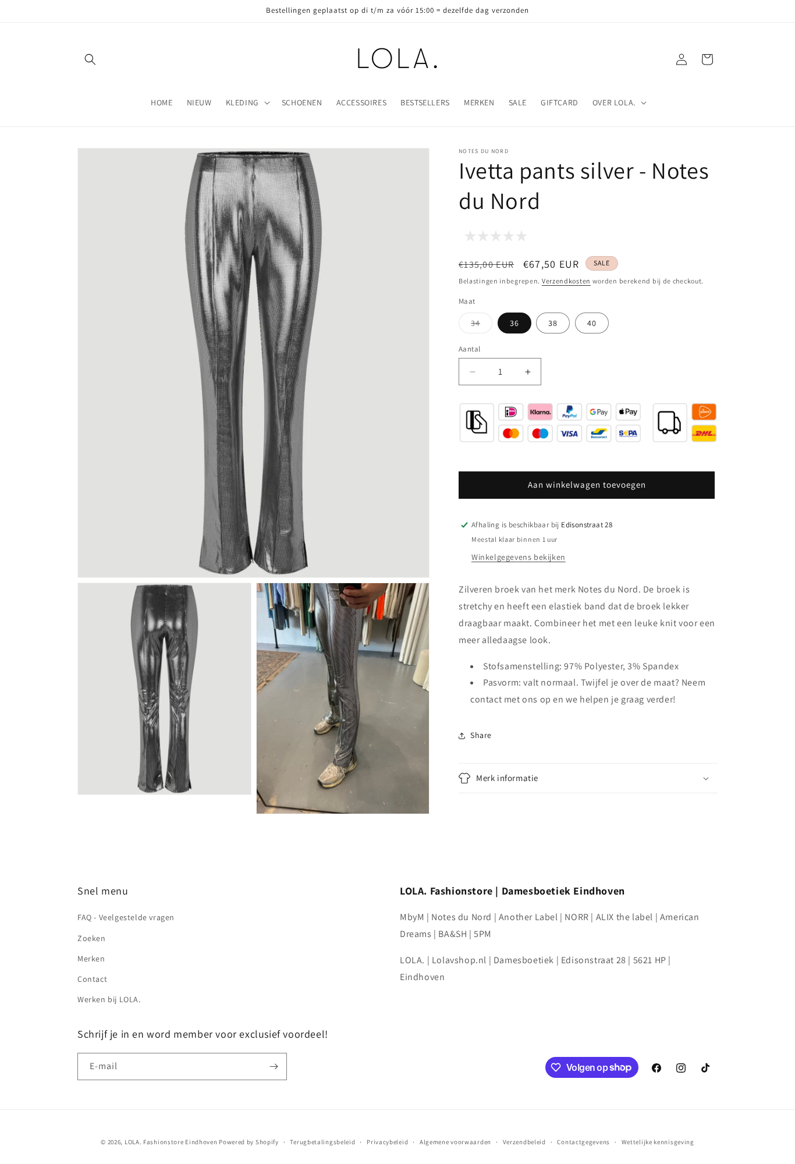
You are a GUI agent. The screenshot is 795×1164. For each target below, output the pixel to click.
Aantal (469, 349)
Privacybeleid (387, 1141)
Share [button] (481, 735)
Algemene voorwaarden (455, 1141)
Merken (91, 958)
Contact (92, 979)
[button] (90, 59)
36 (514, 323)
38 (553, 323)
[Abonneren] (273, 1066)
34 (481, 325)
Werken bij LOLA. (109, 999)
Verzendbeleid (524, 1141)
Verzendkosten (566, 280)
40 (592, 323)
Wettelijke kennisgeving (658, 1141)
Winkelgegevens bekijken (518, 557)
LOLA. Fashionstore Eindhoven (171, 1142)
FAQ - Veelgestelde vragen (126, 917)
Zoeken (91, 937)
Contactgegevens (583, 1141)
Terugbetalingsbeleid (322, 1141)
